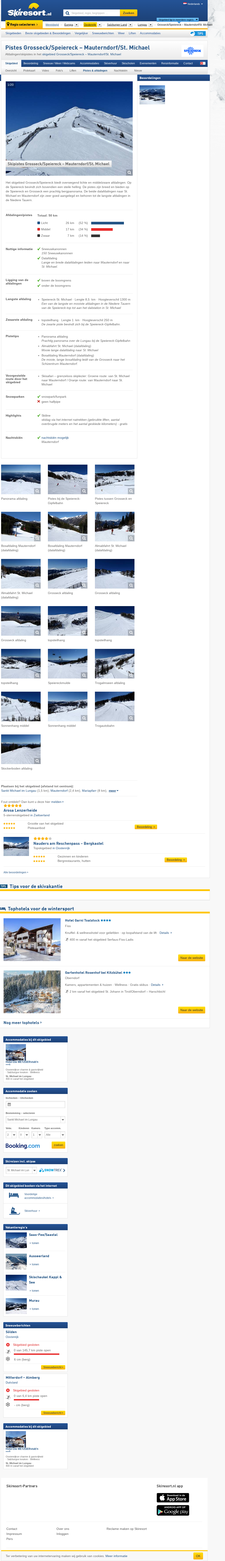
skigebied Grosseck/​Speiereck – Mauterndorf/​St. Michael (81, 54)
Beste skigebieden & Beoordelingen (48, 33)
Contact (188, 63)
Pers (9, 1539)
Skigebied (11, 63)
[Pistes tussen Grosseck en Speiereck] (114, 480)
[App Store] (173, 1503)
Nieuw (138, 70)
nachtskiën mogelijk (55, 437)
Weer (121, 33)
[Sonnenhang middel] (21, 707)
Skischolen (128, 63)
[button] (23, 1146)
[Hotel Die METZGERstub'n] (16, 1052)
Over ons (62, 1529)
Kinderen (24, 1128)
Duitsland (12, 1382)
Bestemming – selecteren (20, 1113)
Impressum (14, 1534)
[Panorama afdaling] (21, 480)
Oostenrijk (12, 1337)
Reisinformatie (170, 63)
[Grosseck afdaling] (67, 574)
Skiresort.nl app (170, 1486)
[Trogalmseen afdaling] (114, 664)
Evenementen (148, 63)
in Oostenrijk (61, 848)
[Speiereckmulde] (67, 664)
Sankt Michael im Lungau (18, 790)
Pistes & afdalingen (95, 70)
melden (56, 802)
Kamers (35, 1128)
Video (45, 70)
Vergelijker (81, 33)
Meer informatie (116, 1556)
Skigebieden (13, 33)
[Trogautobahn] (114, 707)
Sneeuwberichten (103, 33)
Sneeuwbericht (52, 1367)
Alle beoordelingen (15, 872)
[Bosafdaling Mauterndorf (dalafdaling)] (21, 527)
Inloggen (62, 1534)
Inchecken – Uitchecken (19, 1098)
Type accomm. (52, 1128)
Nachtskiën (120, 70)
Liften (132, 33)
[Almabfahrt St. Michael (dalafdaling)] (114, 527)
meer (112, 790)
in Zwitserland (40, 815)
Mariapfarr (89, 790)
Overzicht (10, 70)
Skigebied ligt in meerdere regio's (176, 19)
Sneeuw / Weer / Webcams (59, 63)
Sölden (11, 1332)
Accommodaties (150, 33)
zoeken (58, 1145)
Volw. (9, 1128)
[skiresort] (30, 10)
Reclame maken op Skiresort (127, 1529)
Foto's (59, 70)
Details (165, 932)
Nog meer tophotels (21, 1023)
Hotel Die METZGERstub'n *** (22, 1063)
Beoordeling (31, 63)
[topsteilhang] (67, 621)
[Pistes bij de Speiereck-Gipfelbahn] (67, 480)
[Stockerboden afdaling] (21, 749)
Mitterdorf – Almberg (23, 1378)
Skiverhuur (110, 63)
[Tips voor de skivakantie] (197, 33)
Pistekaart (29, 70)
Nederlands (194, 4)
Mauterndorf (59, 790)
